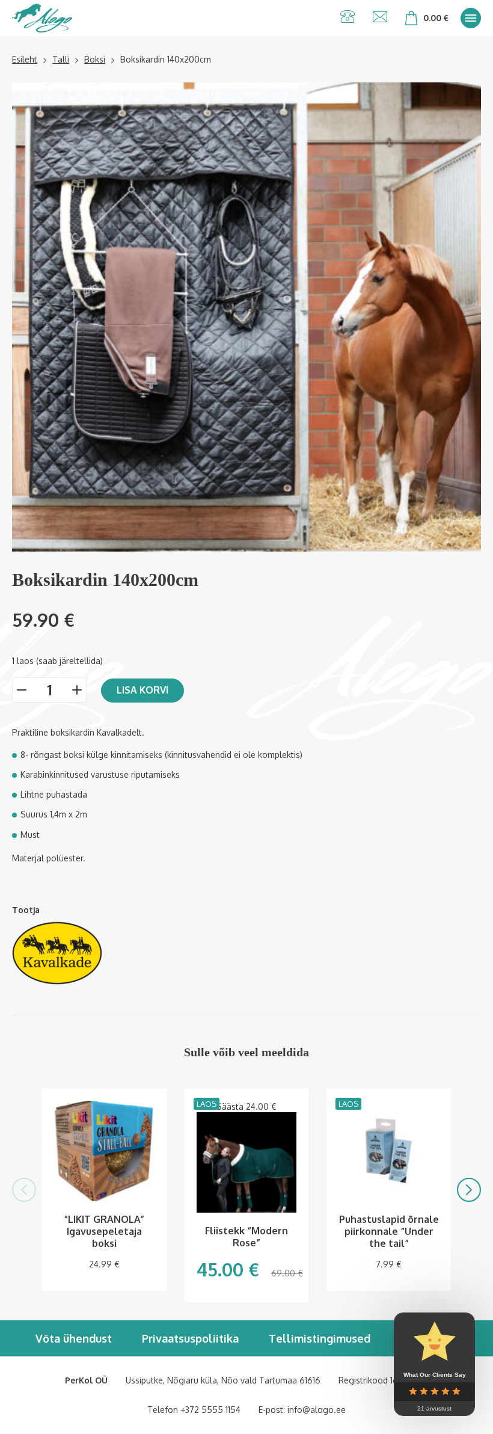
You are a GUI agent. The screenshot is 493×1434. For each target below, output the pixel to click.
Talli (60, 59)
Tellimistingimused (319, 1338)
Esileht (24, 59)
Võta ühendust (73, 1338)
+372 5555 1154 (210, 1410)
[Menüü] (471, 18)
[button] (24, 1190)
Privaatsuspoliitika (190, 1338)
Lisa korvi (142, 690)
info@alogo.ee (316, 1410)
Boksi (94, 59)
